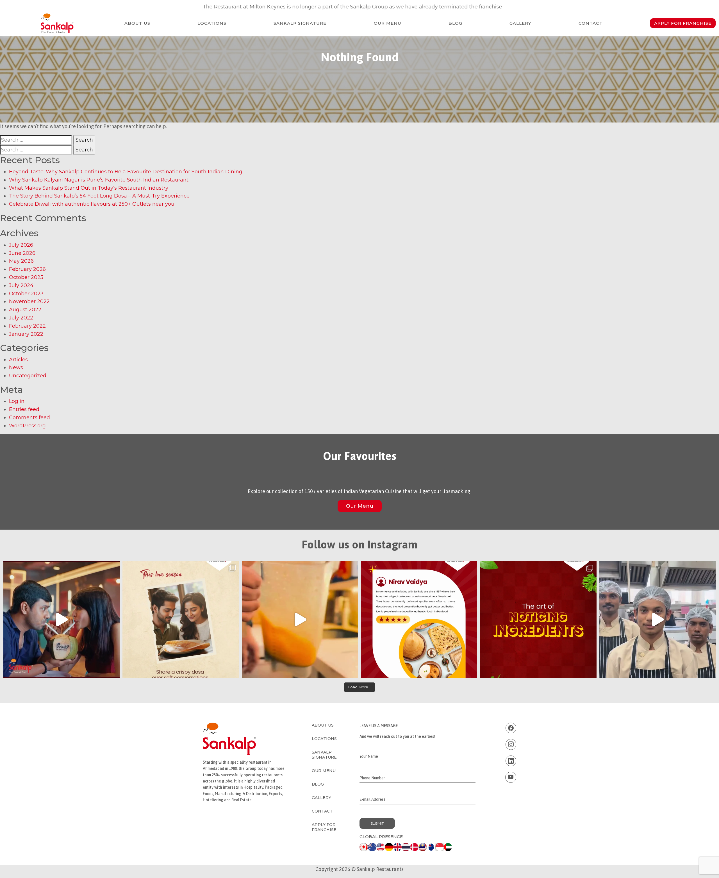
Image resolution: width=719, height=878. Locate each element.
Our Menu (387, 23)
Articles (18, 360)
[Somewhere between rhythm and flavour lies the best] (657, 619)
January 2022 (26, 334)
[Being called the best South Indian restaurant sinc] (419, 619)
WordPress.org (27, 426)
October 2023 (26, 294)
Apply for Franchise (682, 23)
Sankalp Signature (300, 23)
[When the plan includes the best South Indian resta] (61, 619)
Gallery (520, 23)
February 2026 (27, 269)
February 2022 (27, 326)
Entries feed (24, 409)
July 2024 (21, 285)
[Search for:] (36, 140)
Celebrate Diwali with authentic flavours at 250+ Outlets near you (91, 204)
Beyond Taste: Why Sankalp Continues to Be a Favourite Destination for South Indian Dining (125, 172)
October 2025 (26, 277)
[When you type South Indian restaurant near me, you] (538, 619)
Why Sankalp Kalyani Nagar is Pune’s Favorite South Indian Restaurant (98, 180)
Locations (211, 23)
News (16, 367)
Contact (591, 23)
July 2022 (21, 318)
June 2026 (22, 253)
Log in (16, 401)
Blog (455, 23)
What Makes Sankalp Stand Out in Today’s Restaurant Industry (88, 188)
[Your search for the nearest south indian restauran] (300, 619)
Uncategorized (27, 376)
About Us (137, 23)
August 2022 (25, 310)
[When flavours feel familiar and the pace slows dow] (180, 619)
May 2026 (21, 261)
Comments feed (29, 417)
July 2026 (21, 245)
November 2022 (29, 301)
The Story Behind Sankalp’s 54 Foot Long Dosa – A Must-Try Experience (99, 196)
